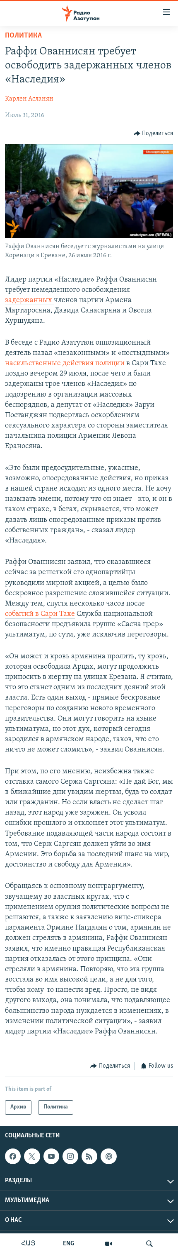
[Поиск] (149, 1243)
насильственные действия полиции (65, 363)
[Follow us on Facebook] (13, 1156)
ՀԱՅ (28, 1243)
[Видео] (108, 1243)
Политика (23, 36)
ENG (68, 1243)
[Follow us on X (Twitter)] (32, 1156)
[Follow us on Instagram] (70, 1156)
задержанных (29, 300)
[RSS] (89, 1156)
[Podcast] (108, 1156)
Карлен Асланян (29, 99)
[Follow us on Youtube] (51, 1156)
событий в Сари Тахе (40, 614)
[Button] (153, 133)
